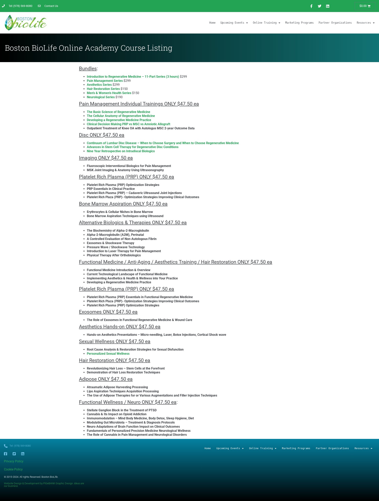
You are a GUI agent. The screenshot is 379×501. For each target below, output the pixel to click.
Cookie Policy (13, 469)
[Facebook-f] (311, 6)
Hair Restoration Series (103, 89)
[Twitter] (319, 6)
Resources (364, 23)
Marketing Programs (299, 23)
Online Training (265, 23)
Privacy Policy (13, 461)
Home (212, 23)
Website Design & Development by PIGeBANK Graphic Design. (44, 484)
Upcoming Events (232, 23)
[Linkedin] (327, 6)
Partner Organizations (335, 23)
